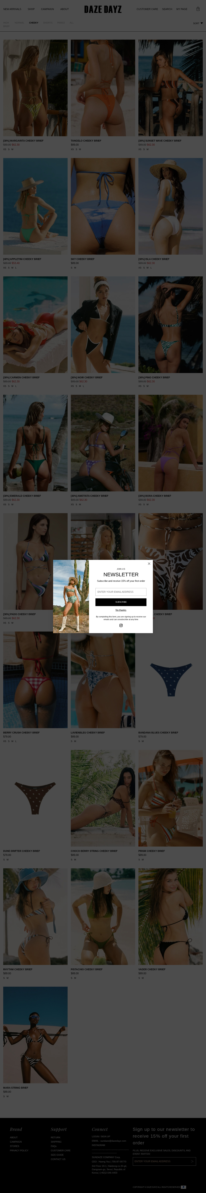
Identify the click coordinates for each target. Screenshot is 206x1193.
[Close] (149, 563)
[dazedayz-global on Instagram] (121, 625)
